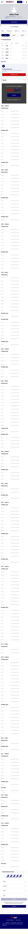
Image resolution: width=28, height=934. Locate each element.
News (24, 31)
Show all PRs (3, 61)
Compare (14, 899)
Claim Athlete (14, 22)
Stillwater (7, 18)
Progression (9, 31)
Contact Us (7, 922)
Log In (19, 99)
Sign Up (19, 1)
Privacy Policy (13, 922)
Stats (2, 31)
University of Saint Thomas (11, 16)
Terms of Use (20, 922)
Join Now (14, 906)
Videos (16, 31)
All (5, 35)
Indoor (14, 35)
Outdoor (22, 35)
